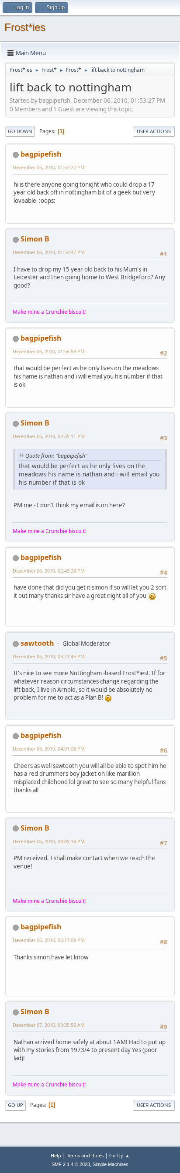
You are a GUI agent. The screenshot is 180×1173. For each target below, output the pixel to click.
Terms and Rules (85, 1155)
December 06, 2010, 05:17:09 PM (49, 940)
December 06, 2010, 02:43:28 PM (49, 570)
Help (56, 1155)
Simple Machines (110, 1164)
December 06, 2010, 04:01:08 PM (49, 748)
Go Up (15, 1105)
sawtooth (37, 643)
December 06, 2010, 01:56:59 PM (49, 351)
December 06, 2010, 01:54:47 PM (49, 252)
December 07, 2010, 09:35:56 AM (49, 1025)
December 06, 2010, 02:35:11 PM (49, 436)
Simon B (35, 239)
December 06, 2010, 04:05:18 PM (49, 841)
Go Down (20, 131)
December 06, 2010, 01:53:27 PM (49, 167)
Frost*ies (24, 27)
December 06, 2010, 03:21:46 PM (49, 656)
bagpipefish (41, 154)
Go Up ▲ (119, 1155)
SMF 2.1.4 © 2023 (71, 1164)
